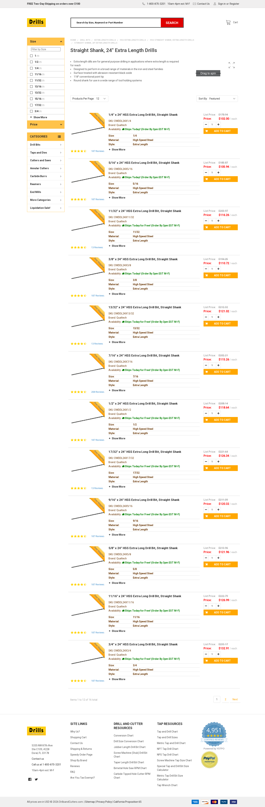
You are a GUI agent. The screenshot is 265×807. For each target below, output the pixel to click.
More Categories (40, 200)
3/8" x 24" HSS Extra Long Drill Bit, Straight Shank (143, 259)
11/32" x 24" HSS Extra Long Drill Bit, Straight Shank (145, 211)
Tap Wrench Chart (167, 785)
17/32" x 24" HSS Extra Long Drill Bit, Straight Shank (145, 452)
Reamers (35, 184)
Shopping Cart (78, 737)
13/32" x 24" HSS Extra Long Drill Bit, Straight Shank (145, 307)
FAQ (72, 771)
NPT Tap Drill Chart (167, 748)
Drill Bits (35, 144)
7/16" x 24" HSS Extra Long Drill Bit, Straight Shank (144, 355)
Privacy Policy (104, 801)
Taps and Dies (38, 152)
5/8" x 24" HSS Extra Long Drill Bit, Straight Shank (143, 548)
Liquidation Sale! (40, 208)
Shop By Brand (78, 760)
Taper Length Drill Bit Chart (129, 762)
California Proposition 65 (128, 801)
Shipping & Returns (81, 748)
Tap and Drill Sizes (167, 737)
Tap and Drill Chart (167, 731)
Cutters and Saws (40, 160)
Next (235, 699)
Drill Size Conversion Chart (129, 741)
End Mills (35, 192)
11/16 (39, 74)
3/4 (38, 111)
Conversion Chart (123, 735)
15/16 (39, 99)
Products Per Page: (83, 98)
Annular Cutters (39, 168)
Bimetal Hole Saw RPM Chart (130, 768)
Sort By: (203, 98)
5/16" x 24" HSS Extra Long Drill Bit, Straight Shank (144, 162)
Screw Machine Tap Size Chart (174, 760)
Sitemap (90, 801)
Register (234, 3)
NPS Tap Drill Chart (167, 754)
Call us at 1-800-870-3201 (46, 764)
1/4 (38, 68)
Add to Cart (222, 131)
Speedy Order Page (81, 754)
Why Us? (75, 731)
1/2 (38, 62)
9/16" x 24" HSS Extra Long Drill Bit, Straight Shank (144, 500)
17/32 (39, 105)
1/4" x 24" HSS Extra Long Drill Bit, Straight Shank (143, 114)
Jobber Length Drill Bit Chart (129, 747)
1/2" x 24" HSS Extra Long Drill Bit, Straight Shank (143, 403)
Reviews (75, 766)
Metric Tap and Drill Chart (171, 743)
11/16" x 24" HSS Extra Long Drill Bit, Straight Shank (145, 596)
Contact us (38, 758)
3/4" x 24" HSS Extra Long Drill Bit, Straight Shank (143, 644)
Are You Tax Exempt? (82, 777)
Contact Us (76, 743)
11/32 (39, 80)
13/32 (39, 92)
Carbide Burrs (38, 176)
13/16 (39, 86)
